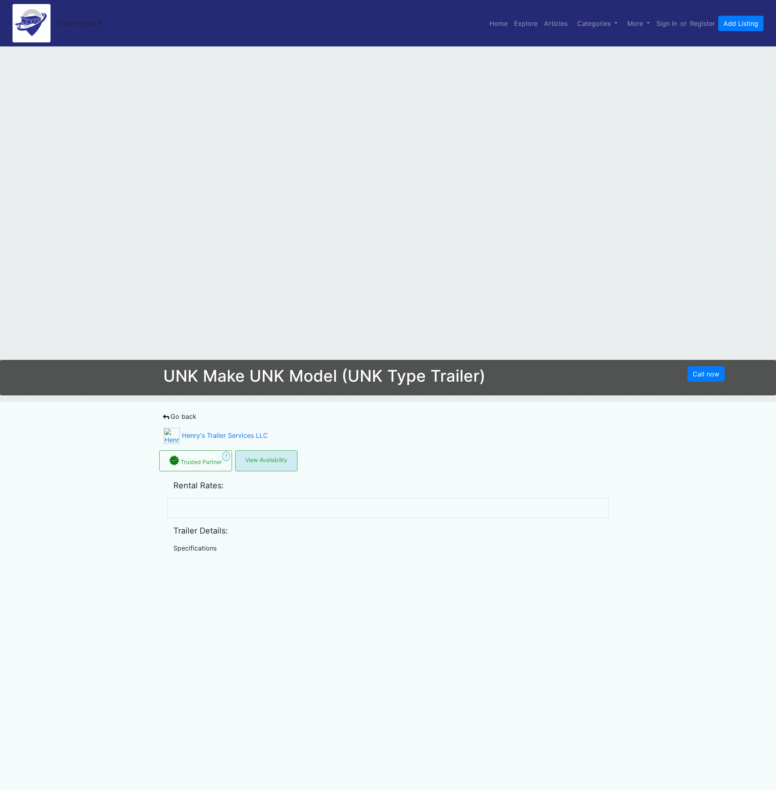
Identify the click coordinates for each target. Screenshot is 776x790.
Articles (555, 23)
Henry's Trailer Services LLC (224, 435)
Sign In (666, 23)
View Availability (266, 459)
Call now (706, 374)
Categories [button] (595, 23)
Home (498, 23)
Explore (526, 23)
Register (702, 23)
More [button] (636, 23)
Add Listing (740, 23)
